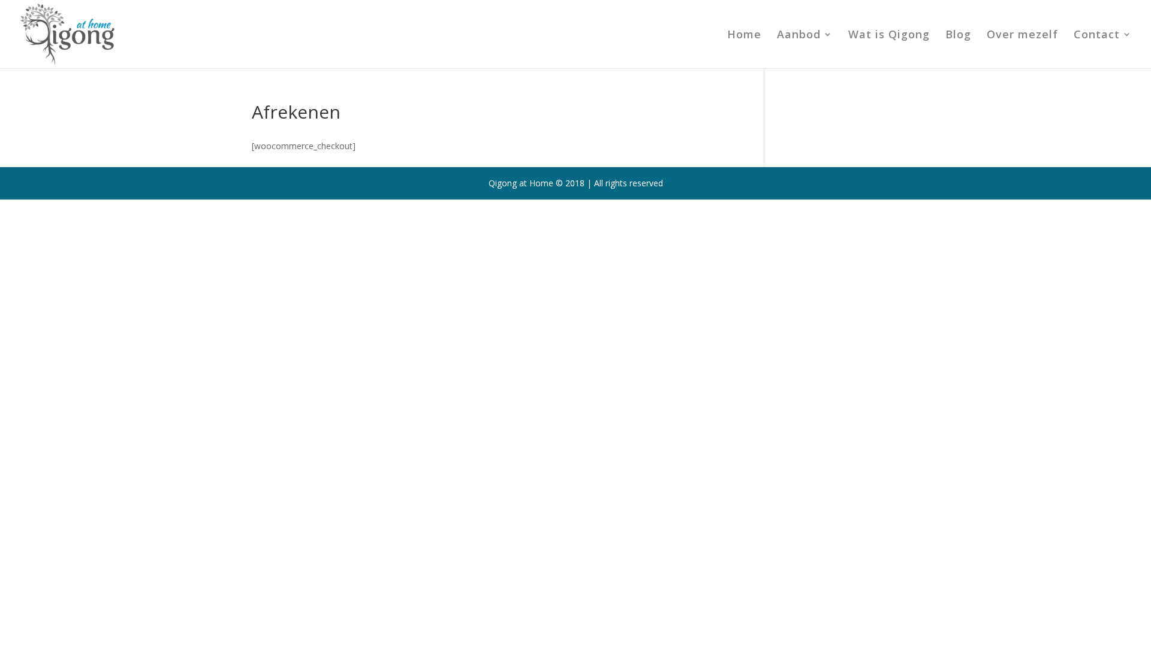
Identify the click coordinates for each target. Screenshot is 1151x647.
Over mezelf (1022, 35)
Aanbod (799, 35)
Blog (958, 35)
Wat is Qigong (889, 35)
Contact (1097, 35)
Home (744, 35)
